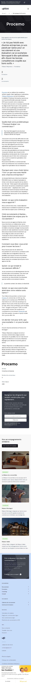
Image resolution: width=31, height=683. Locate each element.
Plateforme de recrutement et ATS (11, 620)
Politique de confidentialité (9, 660)
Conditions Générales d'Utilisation (10, 663)
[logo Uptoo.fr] (5, 9)
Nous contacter (6, 628)
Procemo (4, 92)
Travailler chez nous (7, 630)
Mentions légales (6, 656)
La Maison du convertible (9, 475)
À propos (4, 632)
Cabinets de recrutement (8, 602)
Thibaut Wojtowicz (7, 96)
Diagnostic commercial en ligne (10, 615)
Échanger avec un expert (11, 574)
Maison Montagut (7, 508)
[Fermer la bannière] (28, 2)
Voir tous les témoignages (10, 445)
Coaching (4, 591)
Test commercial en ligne (8, 617)
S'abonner (15, 420)
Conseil (4, 594)
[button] (15, 587)
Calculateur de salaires (8, 613)
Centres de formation (7, 605)
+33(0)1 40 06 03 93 (7, 645)
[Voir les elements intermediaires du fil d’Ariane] (9, 13)
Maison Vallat (6, 542)
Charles (4, 298)
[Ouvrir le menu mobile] (28, 8)
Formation (4, 589)
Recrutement (5, 587)
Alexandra (22, 311)
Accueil (4, 13)
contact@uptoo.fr (6, 647)
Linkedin (4, 650)
